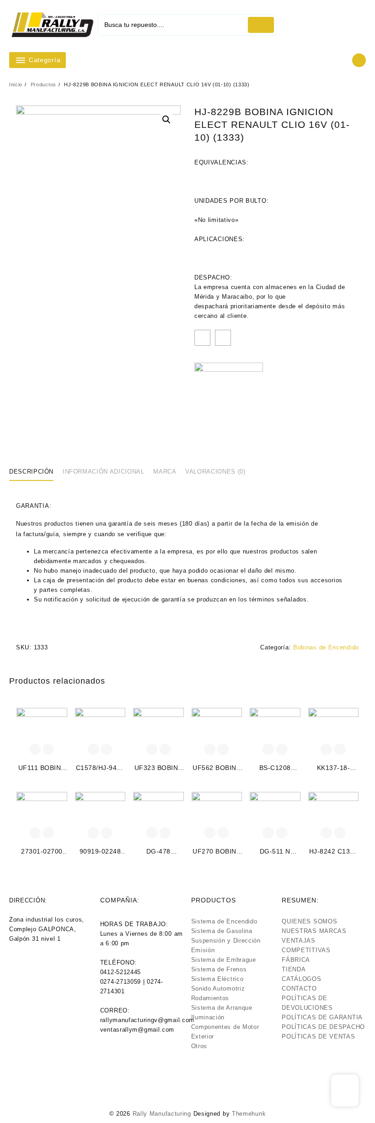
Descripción (31, 471)
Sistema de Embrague (223, 959)
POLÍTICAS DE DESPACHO (323, 1026)
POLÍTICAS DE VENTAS (318, 1036)
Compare (223, 338)
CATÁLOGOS (301, 978)
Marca (164, 471)
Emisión (203, 950)
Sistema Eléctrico (217, 978)
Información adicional (104, 471)
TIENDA (293, 969)
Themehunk (249, 1113)
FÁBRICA (296, 959)
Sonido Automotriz (218, 988)
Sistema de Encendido (224, 921)
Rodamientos (210, 998)
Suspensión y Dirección (226, 940)
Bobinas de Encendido (326, 647)
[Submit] (261, 25)
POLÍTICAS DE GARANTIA (322, 1017)
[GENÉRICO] (228, 397)
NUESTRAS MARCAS (314, 931)
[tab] (34, 472)
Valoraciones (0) (215, 471)
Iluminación (208, 1017)
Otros (199, 1046)
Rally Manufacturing (162, 1113)
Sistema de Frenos (219, 969)
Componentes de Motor (225, 1026)
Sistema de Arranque (221, 1007)
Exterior (202, 1036)
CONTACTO (299, 988)
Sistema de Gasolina (221, 931)
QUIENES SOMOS (309, 921)
